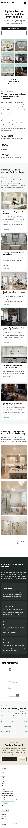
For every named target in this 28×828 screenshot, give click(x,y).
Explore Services (14, 731)
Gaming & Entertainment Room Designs (9, 799)
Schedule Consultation (14, 28)
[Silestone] (14, 695)
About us (3, 775)
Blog (2, 785)
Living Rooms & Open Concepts (7, 800)
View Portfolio (14, 551)
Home (2, 773)
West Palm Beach (5, 808)
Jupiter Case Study (14, 726)
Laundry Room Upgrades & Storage (8, 797)
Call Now (22, 759)
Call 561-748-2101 (14, 32)
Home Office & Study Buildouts (7, 795)
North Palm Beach (5, 810)
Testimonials (4, 787)
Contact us (3, 783)
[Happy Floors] (14, 669)
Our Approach (4, 777)
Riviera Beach (4, 818)
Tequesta (3, 812)
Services (3, 779)
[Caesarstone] (14, 682)
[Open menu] (25, 2)
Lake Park (3, 816)
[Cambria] (14, 688)
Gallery (3, 781)
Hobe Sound (3, 814)
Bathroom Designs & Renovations (8, 793)
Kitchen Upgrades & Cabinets (7, 791)
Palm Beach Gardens (5, 807)
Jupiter (2, 805)
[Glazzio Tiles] (14, 675)
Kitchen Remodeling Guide (14, 721)
